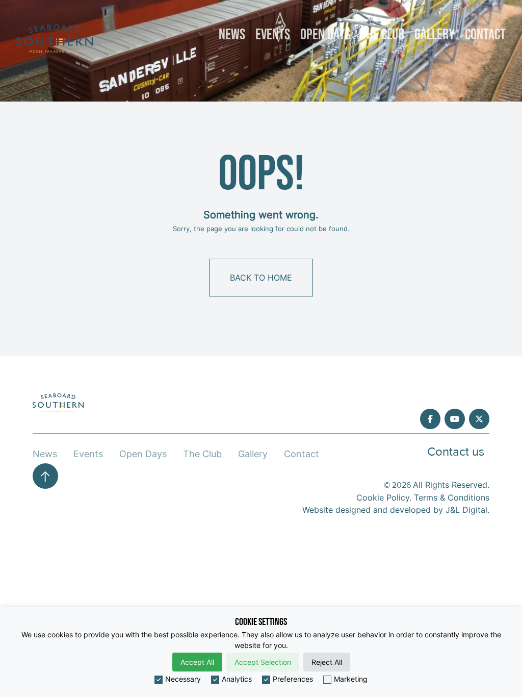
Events (272, 35)
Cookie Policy (382, 497)
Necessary (183, 679)
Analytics (237, 679)
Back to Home (261, 277)
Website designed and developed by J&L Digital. (395, 510)
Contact (485, 35)
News (232, 35)
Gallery (434, 35)
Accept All (197, 662)
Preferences (293, 679)
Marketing (351, 679)
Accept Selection (262, 662)
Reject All (326, 662)
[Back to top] (45, 476)
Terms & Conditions (451, 497)
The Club (382, 35)
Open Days (325, 35)
